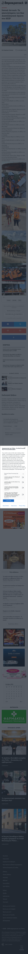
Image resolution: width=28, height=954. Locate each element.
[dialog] (14, 477)
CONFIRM (8, 500)
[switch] (22, 477)
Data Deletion (6, 505)
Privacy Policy (22, 505)
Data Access (14, 505)
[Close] (25, 448)
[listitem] (14, 474)
